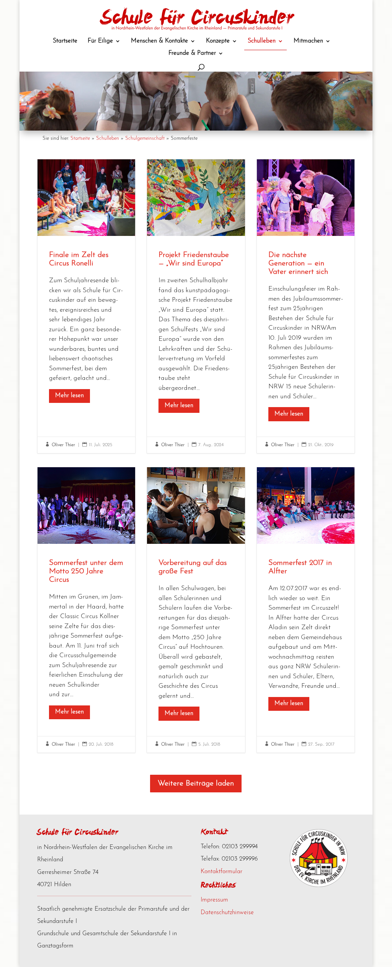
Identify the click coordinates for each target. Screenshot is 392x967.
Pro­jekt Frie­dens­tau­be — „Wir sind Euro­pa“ (196, 306)
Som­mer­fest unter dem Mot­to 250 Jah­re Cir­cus (86, 610)
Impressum (214, 900)
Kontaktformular (221, 872)
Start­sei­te (80, 138)
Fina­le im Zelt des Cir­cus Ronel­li (86, 306)
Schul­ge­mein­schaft (145, 138)
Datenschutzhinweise (227, 913)
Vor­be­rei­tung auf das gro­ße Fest (196, 610)
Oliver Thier (63, 445)
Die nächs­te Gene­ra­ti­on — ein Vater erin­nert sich (305, 306)
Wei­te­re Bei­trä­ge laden (196, 783)
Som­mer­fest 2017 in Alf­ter (305, 610)
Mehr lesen (69, 396)
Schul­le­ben (107, 138)
